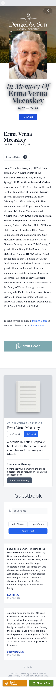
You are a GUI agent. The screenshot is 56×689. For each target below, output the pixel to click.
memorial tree (39, 320)
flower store (37, 325)
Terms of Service (36, 676)
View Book (15, 433)
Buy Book (31, 433)
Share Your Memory (19, 480)
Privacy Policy (19, 676)
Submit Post (28, 530)
